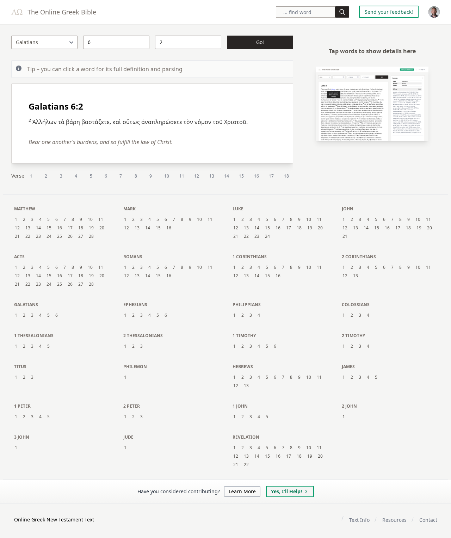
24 (49, 236)
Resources (394, 520)
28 (91, 236)
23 (38, 236)
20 (101, 228)
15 (241, 176)
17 (271, 176)
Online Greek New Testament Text (54, 519)
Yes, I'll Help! (286, 491)
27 (80, 236)
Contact (428, 520)
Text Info (359, 520)
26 (70, 236)
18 (286, 176)
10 (166, 176)
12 (196, 176)
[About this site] (434, 12)
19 (91, 228)
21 (17, 236)
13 (211, 176)
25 (59, 236)
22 (27, 236)
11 (181, 176)
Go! (260, 42)
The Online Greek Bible (61, 12)
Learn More (242, 491)
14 (226, 176)
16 (256, 176)
